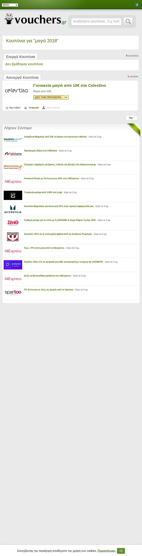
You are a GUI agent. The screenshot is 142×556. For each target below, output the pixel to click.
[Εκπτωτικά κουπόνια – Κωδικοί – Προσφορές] (35, 19)
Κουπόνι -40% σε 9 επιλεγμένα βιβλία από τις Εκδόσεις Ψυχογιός (58, 234)
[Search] (128, 21)
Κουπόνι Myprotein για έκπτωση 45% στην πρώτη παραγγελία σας (59, 206)
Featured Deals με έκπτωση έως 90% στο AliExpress (52, 178)
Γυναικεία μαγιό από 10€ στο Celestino (69, 85)
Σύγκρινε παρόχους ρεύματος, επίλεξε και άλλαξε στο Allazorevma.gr (60, 164)
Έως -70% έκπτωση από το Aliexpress (44, 248)
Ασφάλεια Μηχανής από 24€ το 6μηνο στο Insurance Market (55, 136)
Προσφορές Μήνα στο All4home (41, 150)
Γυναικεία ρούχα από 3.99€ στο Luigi (43, 192)
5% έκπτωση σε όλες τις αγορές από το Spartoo (49, 289)
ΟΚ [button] (121, 551)
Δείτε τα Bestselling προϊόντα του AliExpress (48, 275)
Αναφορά (33, 107)
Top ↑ (131, 118)
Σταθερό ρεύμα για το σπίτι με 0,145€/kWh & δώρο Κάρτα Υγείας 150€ (60, 220)
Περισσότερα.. (107, 550)
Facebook (136, 4)
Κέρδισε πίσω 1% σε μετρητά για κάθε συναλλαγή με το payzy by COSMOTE (64, 262)
